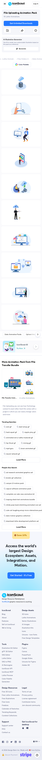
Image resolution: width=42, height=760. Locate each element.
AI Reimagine (7, 665)
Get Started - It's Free (21, 575)
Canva (24, 651)
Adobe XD (26, 665)
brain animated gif (28, 448)
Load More (21, 460)
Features (5, 621)
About (4, 618)
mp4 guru (9, 448)
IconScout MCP (7, 672)
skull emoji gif (24, 427)
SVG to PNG (6, 662)
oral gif (9, 427)
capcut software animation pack (18, 489)
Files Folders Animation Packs (24, 59)
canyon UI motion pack (15, 483)
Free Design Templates (30, 638)
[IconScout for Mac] (23, 729)
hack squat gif (11, 432)
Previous (6, 346)
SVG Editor (6, 655)
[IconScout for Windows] (27, 729)
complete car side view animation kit (20, 494)
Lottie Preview (7, 675)
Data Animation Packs (13, 334)
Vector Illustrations (29, 621)
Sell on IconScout (8, 624)
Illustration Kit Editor (10, 648)
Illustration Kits (27, 628)
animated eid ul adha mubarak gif (19, 438)
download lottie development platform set (22, 521)
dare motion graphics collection (18, 516)
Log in (35, 4)
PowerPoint (26, 655)
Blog (3, 614)
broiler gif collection (13, 478)
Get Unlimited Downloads (21, 23)
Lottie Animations (9, 59)
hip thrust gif (11, 443)
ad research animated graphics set (19, 472)
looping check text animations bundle (20, 499)
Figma (24, 648)
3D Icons (25, 614)
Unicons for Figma (29, 662)
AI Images (26, 624)
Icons (24, 631)
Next (36, 346)
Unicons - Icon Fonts (29, 635)
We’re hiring (6, 628)
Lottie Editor (6, 658)
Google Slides (27, 658)
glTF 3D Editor (7, 651)
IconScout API (7, 668)
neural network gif (13, 454)
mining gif (27, 443)
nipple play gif (30, 432)
